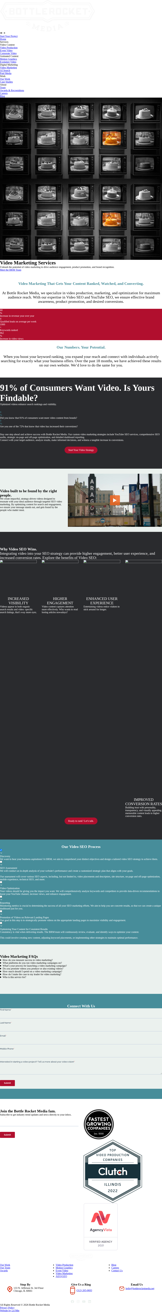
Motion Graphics (8, 59)
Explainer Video (8, 62)
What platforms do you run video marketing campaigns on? (32, 963)
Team (3, 87)
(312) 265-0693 (84, 1290)
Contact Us (117, 1270)
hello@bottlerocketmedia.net (140, 1288)
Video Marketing (8, 67)
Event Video (6, 50)
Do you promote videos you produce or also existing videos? (33, 968)
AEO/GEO (61, 1276)
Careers (4, 93)
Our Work (5, 79)
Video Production (9, 47)
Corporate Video (8, 53)
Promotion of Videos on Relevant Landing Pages (24, 917)
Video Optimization (10, 888)
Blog (2, 96)
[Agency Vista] (123, 1227)
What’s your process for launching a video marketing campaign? (35, 965)
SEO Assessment (8, 868)
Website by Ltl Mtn (9, 1310)
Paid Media (5, 73)
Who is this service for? (14, 977)
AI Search (5, 70)
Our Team (5, 1267)
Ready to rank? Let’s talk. (81, 821)
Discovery (5, 856)
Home (3, 39)
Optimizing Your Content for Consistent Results (24, 929)
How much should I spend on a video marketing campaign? (32, 971)
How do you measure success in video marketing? (28, 960)
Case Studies (6, 81)
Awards (4, 1270)
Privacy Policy (7, 1307)
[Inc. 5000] (123, 1124)
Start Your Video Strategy (81, 450)
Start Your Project (9, 36)
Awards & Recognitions (12, 90)
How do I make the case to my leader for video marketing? (32, 974)
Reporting (5, 902)
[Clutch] (123, 1171)
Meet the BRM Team (10, 270)
